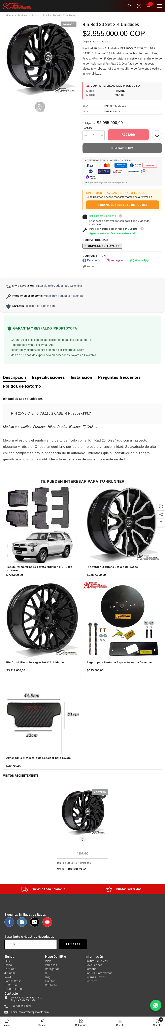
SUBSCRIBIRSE (72, 944)
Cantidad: (87, 128)
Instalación (81, 377)
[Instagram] (22, 922)
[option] (39, 58)
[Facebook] (9, 922)
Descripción (14, 377)
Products (22, 15)
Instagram (117, 260)
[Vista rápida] (102, 795)
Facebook (93, 260)
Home (9, 15)
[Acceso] (139, 6)
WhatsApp (141, 260)
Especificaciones (48, 377)
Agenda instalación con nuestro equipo (113, 233)
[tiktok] (34, 922)
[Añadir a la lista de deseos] (82, 839)
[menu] (159, 6)
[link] (157, 135)
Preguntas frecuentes (119, 377)
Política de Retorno (22, 386)
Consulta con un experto (102, 216)
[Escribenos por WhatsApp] (155, 1005)
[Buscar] (129, 6)
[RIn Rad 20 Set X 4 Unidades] (82, 812)
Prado (35, 15)
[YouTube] (47, 922)
